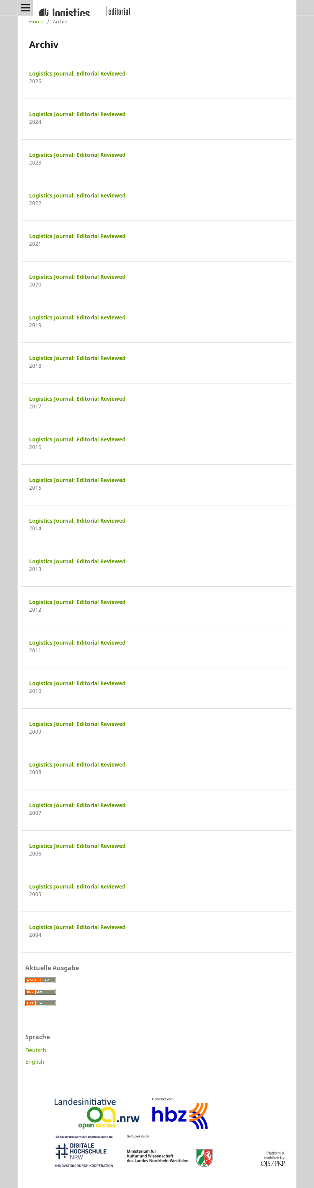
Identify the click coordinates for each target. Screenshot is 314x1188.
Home (36, 21)
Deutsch (35, 1050)
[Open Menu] (25, 7)
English (34, 1061)
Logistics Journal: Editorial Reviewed (77, 73)
